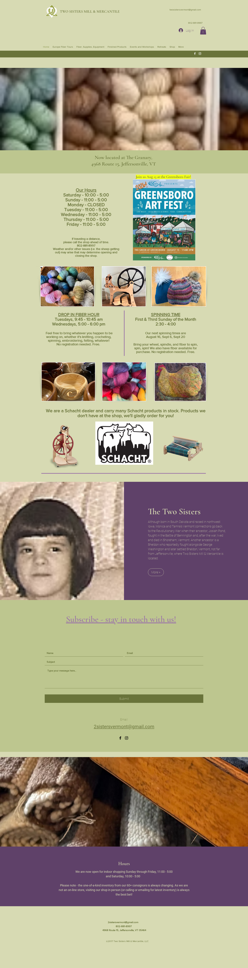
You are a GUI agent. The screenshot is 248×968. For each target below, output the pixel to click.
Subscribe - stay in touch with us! (121, 619)
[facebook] (195, 53)
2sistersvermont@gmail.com (123, 922)
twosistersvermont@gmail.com (185, 9)
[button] (203, 30)
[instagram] (200, 53)
